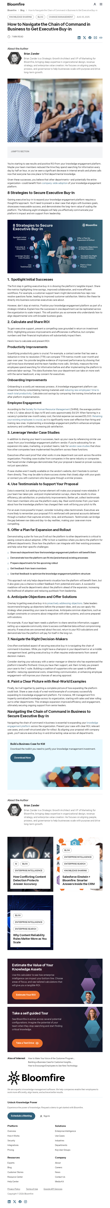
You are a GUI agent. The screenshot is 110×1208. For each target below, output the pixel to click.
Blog (9, 1167)
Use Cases (60, 1136)
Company (60, 1157)
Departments (61, 1145)
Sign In (47, 1116)
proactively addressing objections (64, 603)
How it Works (13, 1136)
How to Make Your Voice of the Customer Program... (51, 1058)
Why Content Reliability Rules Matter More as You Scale (30, 939)
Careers (58, 1167)
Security (11, 1140)
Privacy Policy (13, 1189)
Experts (10, 1163)
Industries (59, 1140)
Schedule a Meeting (21, 1116)
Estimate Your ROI (26, 995)
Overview (11, 1131)
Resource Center (15, 1177)
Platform (12, 1126)
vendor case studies (79, 446)
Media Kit (59, 1181)
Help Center (12, 1181)
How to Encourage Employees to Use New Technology (52, 1066)
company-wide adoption (55, 183)
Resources (13, 1157)
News (57, 1172)
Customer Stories (15, 1172)
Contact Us (60, 1177)
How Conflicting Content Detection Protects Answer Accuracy (29, 880)
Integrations (12, 1145)
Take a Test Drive (25, 1043)
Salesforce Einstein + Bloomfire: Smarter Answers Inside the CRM (78, 880)
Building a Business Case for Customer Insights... (50, 1062)
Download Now (22, 757)
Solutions (60, 1126)
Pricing (10, 1150)
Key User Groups (62, 1150)
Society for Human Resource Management (47, 409)
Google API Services (53, 1189)
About (58, 1163)
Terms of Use (32, 1189)
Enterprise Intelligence (65, 1131)
